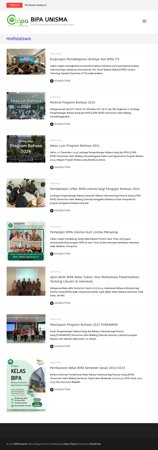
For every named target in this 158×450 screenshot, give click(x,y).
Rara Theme (70, 444)
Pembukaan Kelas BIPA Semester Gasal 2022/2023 (87, 368)
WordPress (95, 444)
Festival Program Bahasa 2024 (72, 102)
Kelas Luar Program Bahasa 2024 (75, 145)
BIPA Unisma (49, 19)
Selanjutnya (62, 80)
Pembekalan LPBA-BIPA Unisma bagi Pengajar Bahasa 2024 (95, 189)
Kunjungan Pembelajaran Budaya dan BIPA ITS (84, 59)
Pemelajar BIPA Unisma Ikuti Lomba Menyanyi (84, 232)
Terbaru (14, 5)
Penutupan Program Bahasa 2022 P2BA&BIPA (84, 324)
